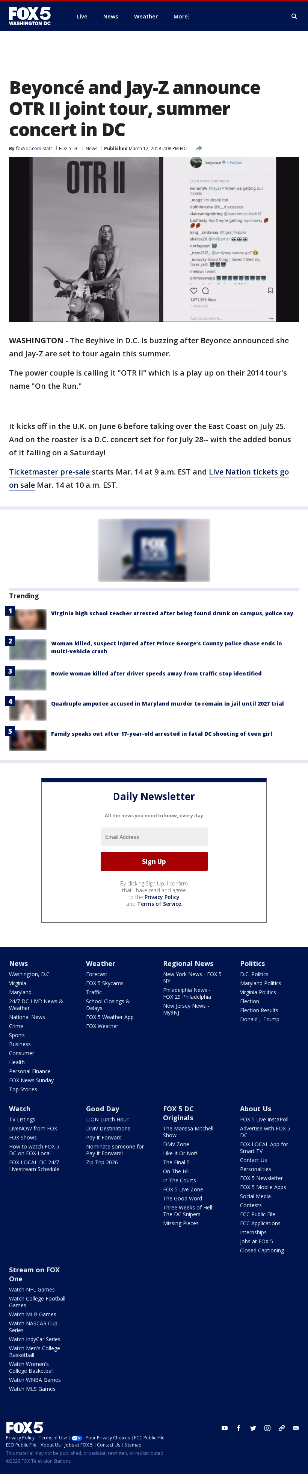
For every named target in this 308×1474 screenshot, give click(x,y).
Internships (253, 1232)
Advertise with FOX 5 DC (265, 1132)
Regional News (188, 963)
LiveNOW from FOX (33, 1128)
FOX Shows (23, 1137)
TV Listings (22, 1119)
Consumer (21, 1053)
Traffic (94, 992)
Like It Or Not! (180, 1153)
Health (17, 1062)
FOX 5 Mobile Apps (263, 1187)
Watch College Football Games (37, 1302)
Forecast (96, 974)
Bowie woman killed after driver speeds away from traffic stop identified (156, 673)
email (296, 1428)
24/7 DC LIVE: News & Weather (36, 1005)
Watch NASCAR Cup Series (33, 1327)
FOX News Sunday (31, 1080)
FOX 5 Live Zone (183, 1189)
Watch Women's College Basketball (31, 1367)
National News (27, 1017)
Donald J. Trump (259, 1019)
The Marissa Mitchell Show (188, 1132)
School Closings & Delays (108, 1005)
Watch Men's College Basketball (34, 1351)
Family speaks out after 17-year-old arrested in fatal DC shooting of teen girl (161, 733)
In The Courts (179, 1180)
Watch (19, 1108)
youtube (225, 1428)
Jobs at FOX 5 (256, 1241)
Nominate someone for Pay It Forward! (115, 1150)
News (91, 148)
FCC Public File (257, 1214)
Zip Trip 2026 (102, 1162)
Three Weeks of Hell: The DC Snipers (188, 1211)
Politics (252, 963)
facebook (239, 1428)
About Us (255, 1108)
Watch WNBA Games (35, 1379)
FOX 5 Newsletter (261, 1178)
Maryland (20, 992)
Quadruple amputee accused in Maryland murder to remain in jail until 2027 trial (167, 703)
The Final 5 (176, 1162)
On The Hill (176, 1171)
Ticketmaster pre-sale (49, 472)
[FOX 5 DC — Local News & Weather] (34, 16)
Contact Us (253, 1160)
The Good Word (182, 1198)
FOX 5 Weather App (110, 1017)
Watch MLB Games (32, 1314)
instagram (267, 1428)
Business (20, 1044)
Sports (17, 1035)
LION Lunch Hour (107, 1119)
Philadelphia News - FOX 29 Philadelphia (187, 993)
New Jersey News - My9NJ (186, 1009)
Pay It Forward (104, 1137)
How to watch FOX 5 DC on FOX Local (34, 1150)
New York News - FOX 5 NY (192, 977)
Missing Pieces (181, 1223)
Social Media (255, 1196)
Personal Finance (30, 1071)
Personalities (255, 1169)
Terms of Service (159, 903)
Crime (16, 1026)
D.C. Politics (254, 974)
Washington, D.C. (30, 974)
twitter (253, 1428)
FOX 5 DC (69, 148)
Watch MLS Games (32, 1388)
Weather (100, 963)
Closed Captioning (262, 1250)
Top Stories (23, 1089)
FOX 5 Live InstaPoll (264, 1119)
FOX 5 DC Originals (178, 1113)
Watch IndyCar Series (34, 1339)
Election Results (259, 1010)
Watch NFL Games (32, 1289)
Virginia (17, 983)
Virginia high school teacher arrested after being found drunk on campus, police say (172, 613)
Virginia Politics (258, 992)
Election (249, 1001)
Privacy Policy (162, 897)
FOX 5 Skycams (105, 983)
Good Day (102, 1108)
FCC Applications (260, 1223)
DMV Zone (176, 1144)
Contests (251, 1205)
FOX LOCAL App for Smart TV (264, 1148)
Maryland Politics (260, 983)
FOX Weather (102, 1026)
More (181, 16)
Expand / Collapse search (294, 17)
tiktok (282, 1428)
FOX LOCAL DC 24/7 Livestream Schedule (34, 1166)
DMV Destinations (108, 1128)
